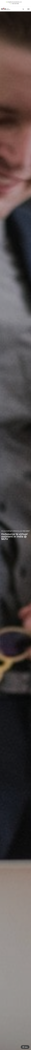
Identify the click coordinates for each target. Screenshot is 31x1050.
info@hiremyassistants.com (14, 2)
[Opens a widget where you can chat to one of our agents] (25, 1047)
